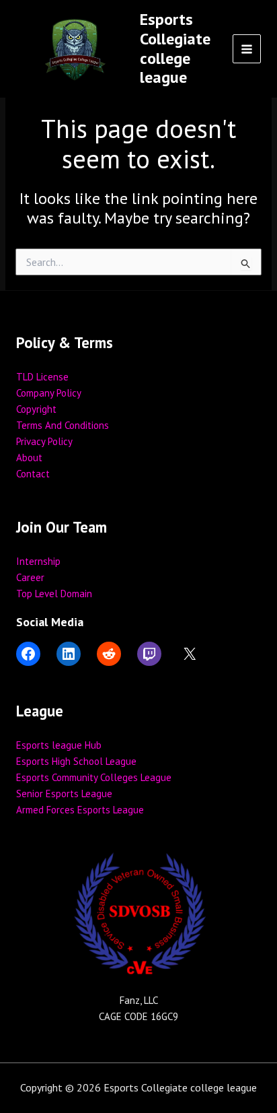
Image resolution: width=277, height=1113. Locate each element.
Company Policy (48, 392)
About (29, 457)
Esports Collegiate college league (175, 48)
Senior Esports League (64, 793)
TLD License (42, 376)
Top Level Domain (54, 593)
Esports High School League (76, 761)
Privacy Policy (44, 441)
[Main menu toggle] (247, 48)
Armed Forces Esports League (80, 809)
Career (30, 577)
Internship (38, 561)
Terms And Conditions (62, 425)
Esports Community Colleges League (93, 777)
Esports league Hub (59, 745)
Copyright (36, 409)
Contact (33, 473)
